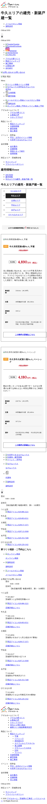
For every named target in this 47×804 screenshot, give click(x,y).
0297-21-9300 (23, 531)
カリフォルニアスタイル (25, 743)
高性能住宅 (19, 741)
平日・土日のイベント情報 (21, 137)
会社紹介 (9, 68)
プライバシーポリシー (14, 164)
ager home (9, 175)
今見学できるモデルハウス (21, 140)
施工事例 (9, 63)
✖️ (2, 36)
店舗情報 (13, 149)
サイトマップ (10, 162)
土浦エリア (15, 200)
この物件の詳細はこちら (25, 335)
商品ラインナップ (12, 61)
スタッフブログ (16, 117)
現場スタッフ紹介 (17, 151)
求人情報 (13, 780)
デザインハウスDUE (23, 748)
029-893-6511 (23, 518)
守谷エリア (15, 205)
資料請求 (9, 26)
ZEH (16, 750)
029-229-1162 (23, 544)
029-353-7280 (23, 538)
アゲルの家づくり (12, 59)
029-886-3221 (23, 512)
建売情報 (13, 129)
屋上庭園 (18, 746)
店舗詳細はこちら (12, 608)
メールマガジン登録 (13, 24)
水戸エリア (15, 210)
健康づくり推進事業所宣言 (21, 727)
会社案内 (13, 146)
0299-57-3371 (23, 525)
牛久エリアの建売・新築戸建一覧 (19, 179)
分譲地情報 (14, 126)
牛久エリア (15, 196)
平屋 (16, 736)
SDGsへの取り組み (17, 725)
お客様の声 (10, 66)
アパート (18, 752)
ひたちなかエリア (15, 215)
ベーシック (19, 739)
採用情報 (13, 153)
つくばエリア (15, 191)
